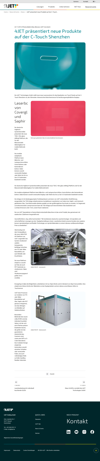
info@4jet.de (11, 429)
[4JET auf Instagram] (84, 432)
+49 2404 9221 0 (11, 427)
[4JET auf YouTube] (76, 432)
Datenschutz (16, 450)
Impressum (7, 450)
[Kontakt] (96, 450)
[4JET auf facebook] (92, 432)
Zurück (52, 374)
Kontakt (77, 420)
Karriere (37, 433)
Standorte (38, 419)
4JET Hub (38, 424)
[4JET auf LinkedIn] (68, 432)
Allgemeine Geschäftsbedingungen (13, 438)
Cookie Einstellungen (29, 450)
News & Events (39, 428)
